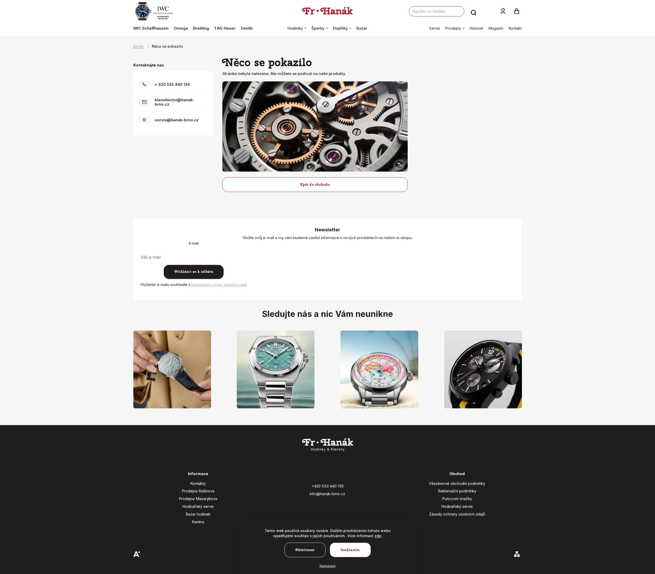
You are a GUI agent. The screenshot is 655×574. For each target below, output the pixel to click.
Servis (434, 28)
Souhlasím (350, 550)
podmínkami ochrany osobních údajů (219, 285)
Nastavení (328, 566)
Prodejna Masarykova (198, 498)
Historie (476, 28)
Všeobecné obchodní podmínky (457, 483)
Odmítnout (305, 550)
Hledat (473, 11)
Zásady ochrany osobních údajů (457, 514)
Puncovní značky (457, 498)
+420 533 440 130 (327, 486)
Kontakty (198, 483)
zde (377, 536)
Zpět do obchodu (315, 184)
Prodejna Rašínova (198, 490)
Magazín (495, 28)
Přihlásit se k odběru (193, 271)
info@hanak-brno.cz (327, 493)
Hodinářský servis (198, 506)
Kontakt (515, 28)
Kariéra (198, 521)
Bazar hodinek (198, 514)
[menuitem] (152, 28)
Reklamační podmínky (457, 490)
